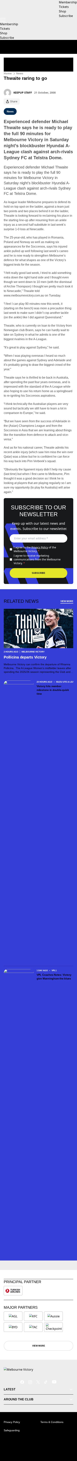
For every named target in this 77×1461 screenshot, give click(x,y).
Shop (3, 33)
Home (8, 73)
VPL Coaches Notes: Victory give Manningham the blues (54, 976)
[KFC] (33, 1316)
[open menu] (3, 20)
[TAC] (33, 1327)
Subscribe (7, 38)
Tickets (5, 29)
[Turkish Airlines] (13, 1290)
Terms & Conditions (51, 1422)
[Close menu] (69, 1440)
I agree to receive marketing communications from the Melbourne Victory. (37, 559)
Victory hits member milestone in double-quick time (53, 690)
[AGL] (13, 1316)
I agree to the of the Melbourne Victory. (35, 549)
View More (66, 601)
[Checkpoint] (53, 1327)
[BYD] (13, 1327)
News (19, 73)
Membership (9, 24)
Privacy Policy (39, 547)
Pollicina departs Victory (26, 657)
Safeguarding (12, 1430)
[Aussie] (53, 1316)
